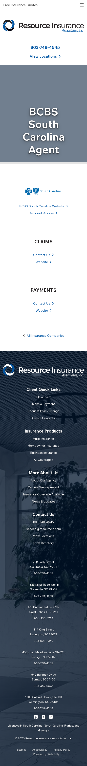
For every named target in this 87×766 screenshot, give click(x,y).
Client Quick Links (44, 389)
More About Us (43, 472)
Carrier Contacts (43, 418)
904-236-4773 (43, 618)
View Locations (43, 536)
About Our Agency (43, 480)
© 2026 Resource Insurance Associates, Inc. (43, 738)
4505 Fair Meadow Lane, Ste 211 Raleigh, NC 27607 (43, 654)
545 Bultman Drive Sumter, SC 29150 (43, 677)
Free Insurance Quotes (20, 5)
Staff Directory (43, 543)
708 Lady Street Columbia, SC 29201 (43, 564)
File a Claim (43, 397)
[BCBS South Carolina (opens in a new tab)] (43, 191)
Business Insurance (43, 453)
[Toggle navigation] (82, 4)
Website (42, 262)
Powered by (46, 754)
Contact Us (41, 255)
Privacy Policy (61, 749)
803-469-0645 (43, 686)
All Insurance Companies (45, 335)
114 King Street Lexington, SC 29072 (43, 632)
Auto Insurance (43, 439)
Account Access (42, 213)
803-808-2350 (43, 641)
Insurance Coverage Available (43, 494)
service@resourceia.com (43, 529)
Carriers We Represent (43, 487)
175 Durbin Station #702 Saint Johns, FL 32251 (43, 609)
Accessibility (39, 749)
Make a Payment (43, 404)
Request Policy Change (43, 411)
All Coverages (43, 460)
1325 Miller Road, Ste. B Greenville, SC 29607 (43, 587)
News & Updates (43, 501)
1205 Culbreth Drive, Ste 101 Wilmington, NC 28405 (43, 699)
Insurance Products (43, 431)
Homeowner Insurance (43, 446)
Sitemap (21, 749)
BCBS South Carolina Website (41, 206)
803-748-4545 (45, 47)
